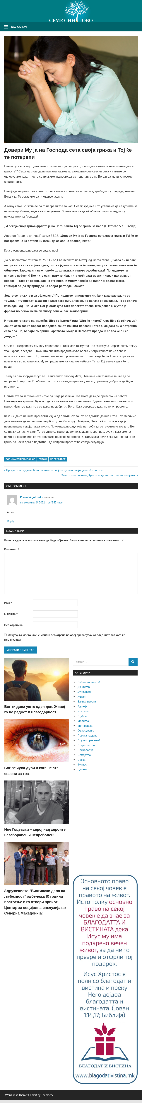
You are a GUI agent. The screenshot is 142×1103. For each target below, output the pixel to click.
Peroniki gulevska (31, 497)
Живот (82, 696)
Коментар (11, 549)
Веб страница (13, 625)
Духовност (84, 691)
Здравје (82, 706)
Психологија (85, 750)
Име (8, 603)
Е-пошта (11, 614)
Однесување (86, 730)
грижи (43, 459)
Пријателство (86, 745)
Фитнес (82, 764)
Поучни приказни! (89, 740)
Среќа (81, 759)
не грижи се (58, 459)
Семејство (84, 755)
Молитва (83, 721)
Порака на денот (88, 735)
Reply (10, 521)
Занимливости (87, 701)
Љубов (82, 716)
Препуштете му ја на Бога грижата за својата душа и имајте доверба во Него (54, 470)
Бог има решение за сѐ (20, 459)
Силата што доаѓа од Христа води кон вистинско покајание (98, 475)
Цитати (82, 769)
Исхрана (83, 711)
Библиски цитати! (89, 682)
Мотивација (85, 725)
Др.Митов (84, 687)
